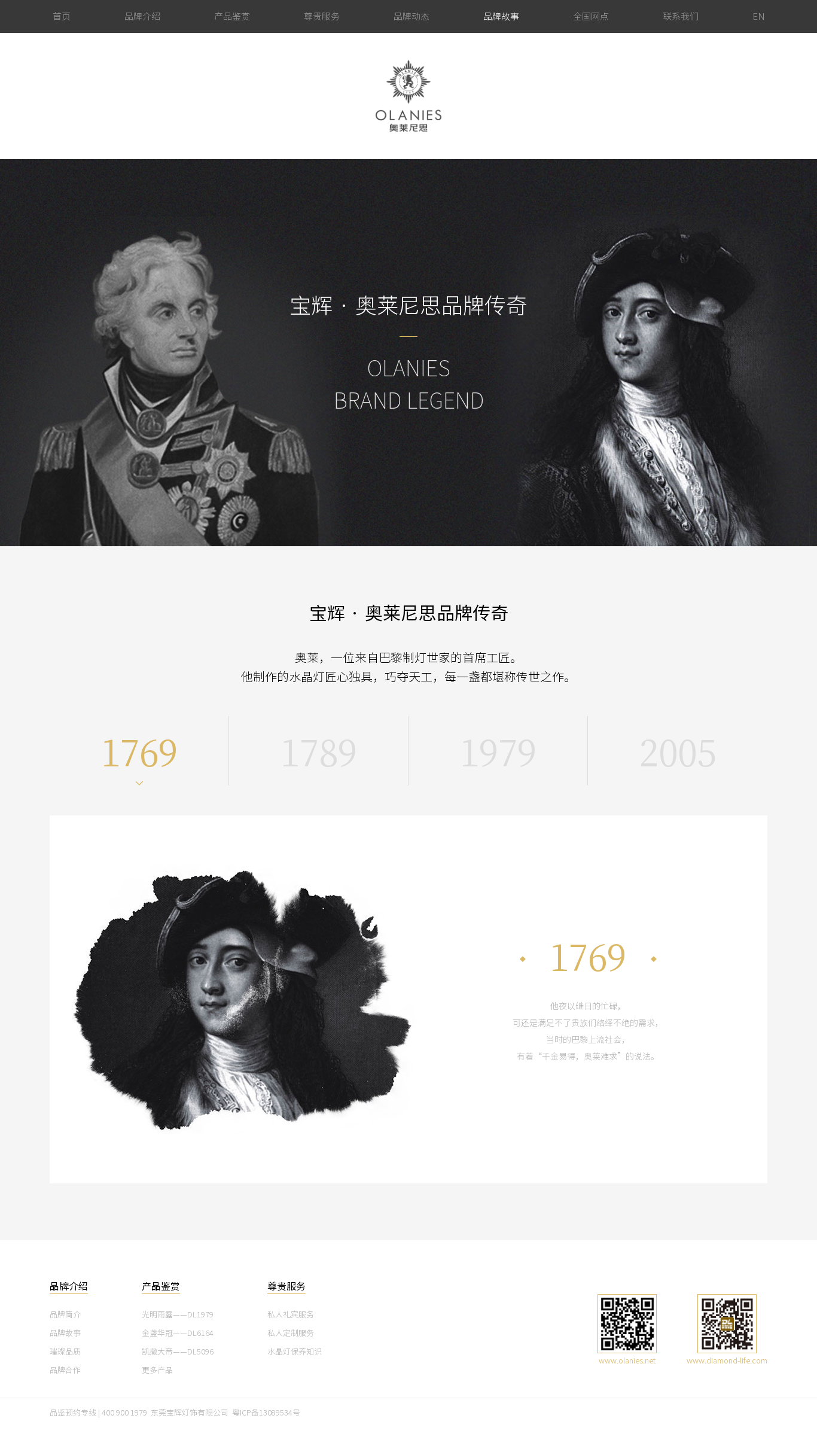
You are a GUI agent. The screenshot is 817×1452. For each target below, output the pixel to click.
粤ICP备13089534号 (266, 1413)
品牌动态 (411, 16)
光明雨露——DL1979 (178, 1315)
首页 (62, 16)
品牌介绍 (142, 16)
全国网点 (591, 16)
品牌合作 (65, 1370)
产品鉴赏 (232, 16)
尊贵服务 (322, 16)
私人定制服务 (290, 1333)
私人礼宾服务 (290, 1315)
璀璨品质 (65, 1352)
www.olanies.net (627, 1361)
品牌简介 (65, 1315)
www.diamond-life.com (727, 1361)
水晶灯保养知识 (294, 1352)
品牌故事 (501, 16)
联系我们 (681, 16)
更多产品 (157, 1370)
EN (758, 16)
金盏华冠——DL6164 (178, 1333)
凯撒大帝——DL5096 (178, 1352)
